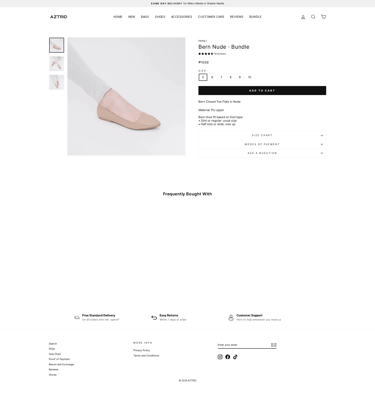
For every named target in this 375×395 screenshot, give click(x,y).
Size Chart (262, 135)
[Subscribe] (273, 345)
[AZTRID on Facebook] (227, 357)
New (131, 17)
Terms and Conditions (146, 355)
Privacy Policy (141, 350)
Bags (145, 17)
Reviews (237, 17)
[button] (206, 53)
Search (53, 343)
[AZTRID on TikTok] (235, 357)
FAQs (52, 348)
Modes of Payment (262, 144)
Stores (53, 374)
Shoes (160, 17)
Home (117, 17)
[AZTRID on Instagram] (220, 357)
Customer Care (211, 17)
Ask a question (262, 153)
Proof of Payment (59, 359)
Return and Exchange (61, 364)
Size (202, 70)
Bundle (255, 17)
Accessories (181, 17)
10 (249, 77)
